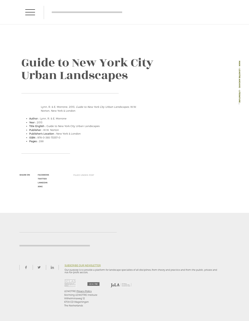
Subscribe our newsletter (83, 265)
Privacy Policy (84, 291)
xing (40, 186)
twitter (42, 178)
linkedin (42, 182)
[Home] (87, 12)
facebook (43, 175)
